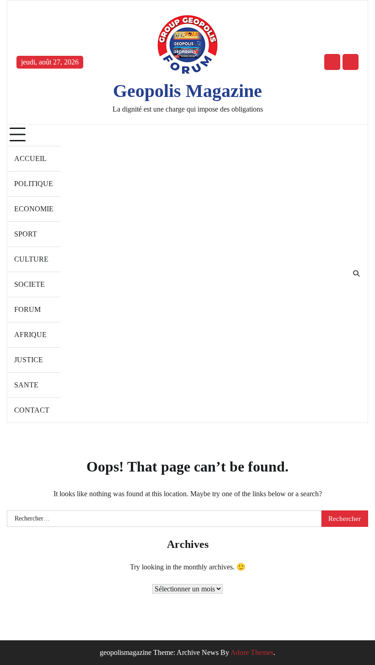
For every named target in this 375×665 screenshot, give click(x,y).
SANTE (26, 385)
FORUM (27, 309)
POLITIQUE (33, 184)
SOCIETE (29, 284)
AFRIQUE (30, 334)
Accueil (30, 158)
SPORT (25, 234)
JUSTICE (28, 360)
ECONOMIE (34, 209)
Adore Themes (251, 652)
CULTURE (31, 259)
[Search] (356, 273)
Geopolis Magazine (187, 91)
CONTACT (31, 410)
